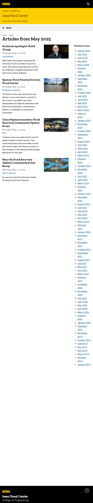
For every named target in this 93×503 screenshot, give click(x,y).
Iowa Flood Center (15, 15)
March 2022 (83, 221)
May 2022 (82, 214)
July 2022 (82, 207)
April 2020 (82, 308)
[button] (88, 4)
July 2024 (82, 145)
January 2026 (84, 75)
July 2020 (82, 298)
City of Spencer (9, 173)
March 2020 (83, 312)
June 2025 (82, 99)
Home (4, 35)
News (11, 35)
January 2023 (84, 193)
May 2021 (82, 267)
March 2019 (83, 354)
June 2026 (82, 58)
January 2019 (84, 364)
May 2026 (82, 61)
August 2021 (83, 260)
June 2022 (82, 211)
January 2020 (84, 322)
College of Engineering (11, 11)
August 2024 (83, 141)
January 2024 (84, 166)
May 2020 (82, 305)
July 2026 (82, 54)
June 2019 (82, 343)
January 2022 (84, 232)
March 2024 (83, 155)
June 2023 (82, 179)
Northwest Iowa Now (11, 90)
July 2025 (82, 96)
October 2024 (84, 131)
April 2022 (82, 218)
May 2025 (82, 103)
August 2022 (83, 204)
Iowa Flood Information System (15, 21)
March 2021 (83, 274)
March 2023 (83, 183)
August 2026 (83, 51)
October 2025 (84, 92)
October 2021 (84, 249)
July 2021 (82, 263)
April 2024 (82, 152)
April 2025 (82, 106)
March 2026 (83, 65)
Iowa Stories (7, 56)
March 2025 (83, 110)
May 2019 (82, 347)
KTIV (4, 133)
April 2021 (82, 270)
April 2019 (82, 350)
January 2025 (84, 120)
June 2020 (82, 302)
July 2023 (82, 176)
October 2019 (84, 340)
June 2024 (82, 148)
